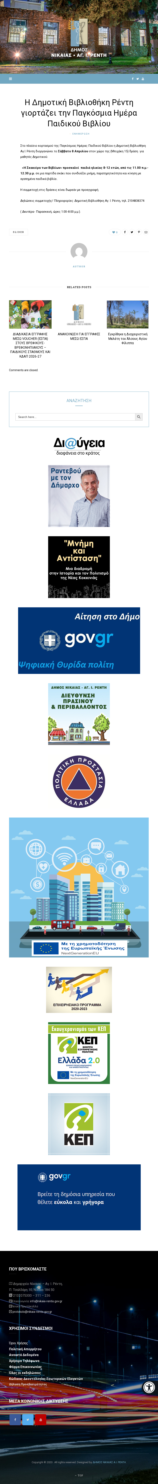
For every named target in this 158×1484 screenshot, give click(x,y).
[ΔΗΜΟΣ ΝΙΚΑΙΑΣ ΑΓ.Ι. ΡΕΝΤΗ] (79, 36)
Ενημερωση (81, 134)
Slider (18, 231)
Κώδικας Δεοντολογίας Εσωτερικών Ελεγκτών (46, 1379)
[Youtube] (40, 1419)
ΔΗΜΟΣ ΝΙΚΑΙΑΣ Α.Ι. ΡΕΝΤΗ (109, 1462)
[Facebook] (15, 1419)
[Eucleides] (150, 1388)
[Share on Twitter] (6, 169)
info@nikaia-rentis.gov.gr (46, 1301)
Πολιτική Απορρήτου (25, 1349)
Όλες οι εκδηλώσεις (25, 1373)
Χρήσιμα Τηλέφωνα (24, 1361)
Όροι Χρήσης (18, 1343)
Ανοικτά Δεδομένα (23, 1355)
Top (80, 1475)
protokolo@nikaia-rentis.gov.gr (32, 1311)
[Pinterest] (6, 179)
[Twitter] (28, 1419)
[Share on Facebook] (6, 158)
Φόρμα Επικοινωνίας (25, 1367)
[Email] (6, 190)
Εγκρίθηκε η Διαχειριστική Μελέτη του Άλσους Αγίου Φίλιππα (128, 338)
